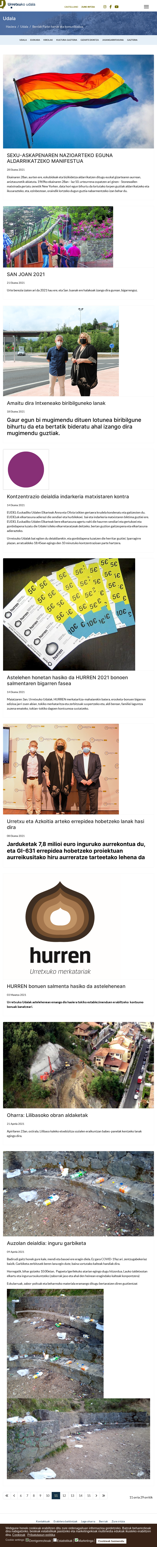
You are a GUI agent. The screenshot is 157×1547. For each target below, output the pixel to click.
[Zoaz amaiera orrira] (104, 1495)
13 (72, 1495)
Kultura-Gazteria (66, 40)
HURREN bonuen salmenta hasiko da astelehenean (66, 986)
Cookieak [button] (18, 1534)
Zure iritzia (88, 7)
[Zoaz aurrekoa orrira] (14, 1495)
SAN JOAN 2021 (26, 274)
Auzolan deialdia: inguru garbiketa (46, 1243)
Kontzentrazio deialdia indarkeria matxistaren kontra (68, 496)
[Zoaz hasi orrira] (7, 1495)
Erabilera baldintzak (65, 1521)
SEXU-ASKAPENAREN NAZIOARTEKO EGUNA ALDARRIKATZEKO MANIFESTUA (60, 158)
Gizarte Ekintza (90, 40)
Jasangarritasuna (113, 40)
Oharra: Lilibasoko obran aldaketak (47, 1115)
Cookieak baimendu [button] (111, 1541)
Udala (23, 40)
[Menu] (146, 5)
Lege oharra (88, 1521)
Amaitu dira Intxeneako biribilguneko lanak (56, 403)
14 (80, 1495)
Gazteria (132, 40)
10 (47, 1495)
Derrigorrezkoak (40, 1540)
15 (89, 1495)
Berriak (103, 1521)
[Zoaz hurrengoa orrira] (96, 1495)
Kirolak (48, 40)
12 (64, 1495)
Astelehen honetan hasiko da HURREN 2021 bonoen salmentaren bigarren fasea (67, 680)
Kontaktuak (43, 1521)
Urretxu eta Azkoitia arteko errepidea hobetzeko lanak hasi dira (75, 824)
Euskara (35, 40)
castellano (71, 7)
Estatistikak (64, 1540)
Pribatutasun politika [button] (41, 1534)
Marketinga (85, 1540)
